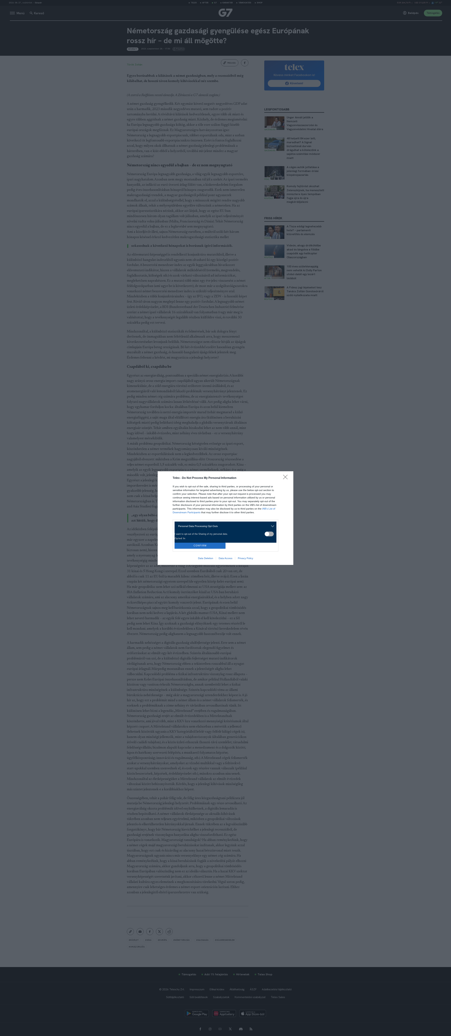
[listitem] (224, 526)
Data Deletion (205, 558)
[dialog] (225, 518)
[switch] (269, 534)
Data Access (225, 558)
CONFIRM (200, 545)
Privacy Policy (245, 558)
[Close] (286, 478)
